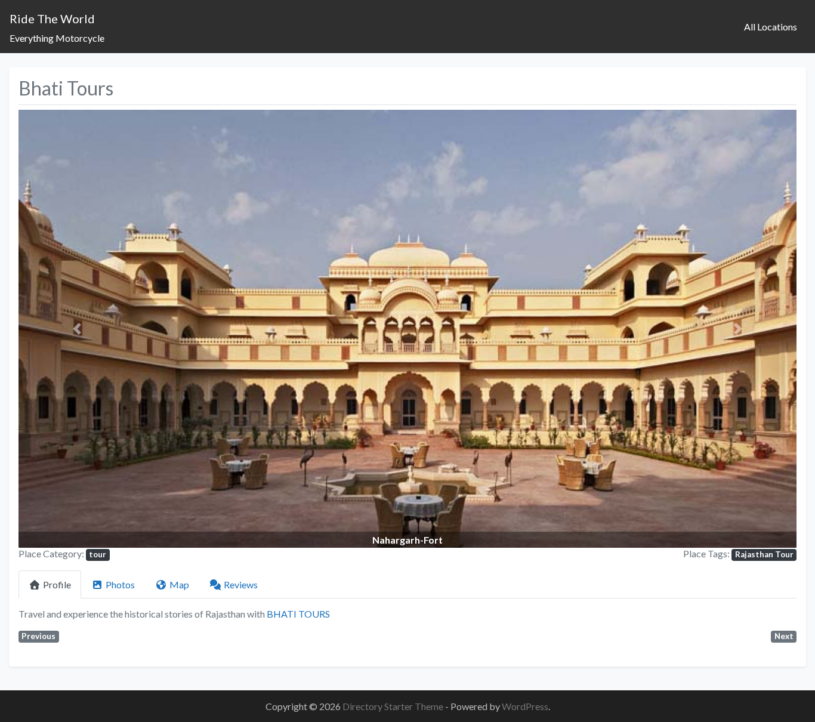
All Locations (770, 26)
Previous (38, 636)
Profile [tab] (57, 584)
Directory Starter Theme (393, 706)
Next (784, 636)
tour (97, 554)
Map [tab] (179, 584)
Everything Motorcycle (57, 38)
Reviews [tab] (241, 584)
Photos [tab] (120, 584)
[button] (76, 329)
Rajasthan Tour (764, 554)
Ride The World (52, 18)
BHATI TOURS (298, 613)
